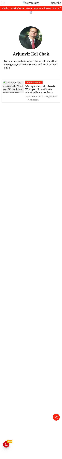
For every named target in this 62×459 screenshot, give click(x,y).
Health (5, 8)
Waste (37, 8)
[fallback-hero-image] (14, 91)
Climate (46, 8)
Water (29, 8)
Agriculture (17, 8)
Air (54, 8)
